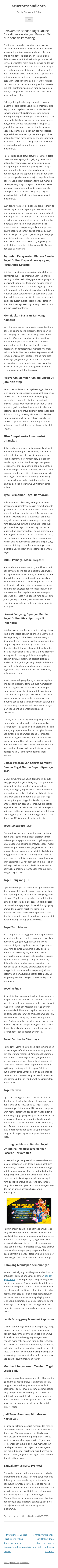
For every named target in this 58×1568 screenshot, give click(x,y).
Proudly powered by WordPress (16, 1562)
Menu (29, 19)
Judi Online (30, 1516)
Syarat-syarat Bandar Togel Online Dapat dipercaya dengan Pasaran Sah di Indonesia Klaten (41, 1543)
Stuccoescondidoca (29, 6)
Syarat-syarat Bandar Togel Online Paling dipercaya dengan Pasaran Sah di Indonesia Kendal (16, 1543)
